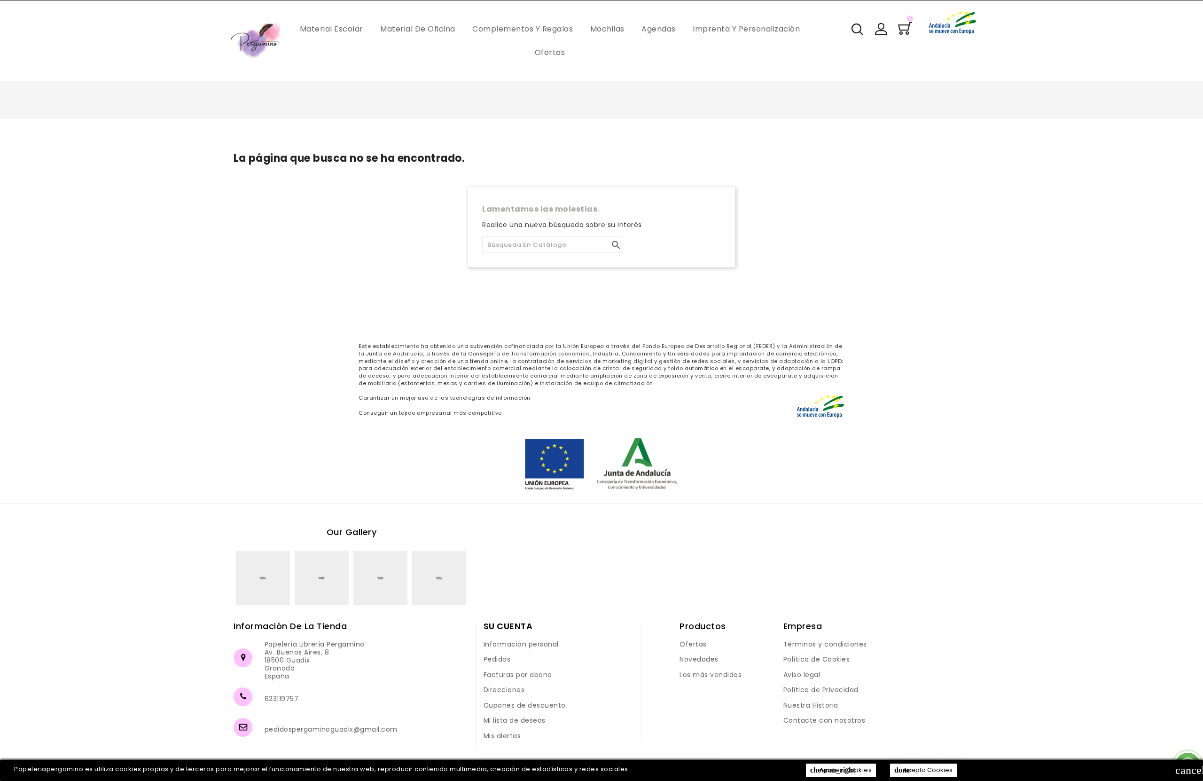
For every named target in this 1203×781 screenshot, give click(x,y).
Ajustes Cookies (841, 769)
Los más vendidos (711, 674)
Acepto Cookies (923, 769)
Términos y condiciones (825, 644)
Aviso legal (801, 674)
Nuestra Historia (810, 705)
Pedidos (497, 659)
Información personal (521, 644)
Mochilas (607, 29)
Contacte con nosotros (824, 720)
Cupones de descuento (525, 705)
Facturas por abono (518, 674)
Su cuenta (508, 626)
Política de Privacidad (821, 689)
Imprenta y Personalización (746, 29)
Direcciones (504, 689)
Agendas (658, 29)
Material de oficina (417, 29)
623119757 (282, 698)
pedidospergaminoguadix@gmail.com (331, 729)
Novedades (699, 659)
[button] (881, 28)
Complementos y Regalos (522, 29)
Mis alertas (502, 736)
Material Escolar (331, 29)
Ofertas (550, 52)
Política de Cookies (816, 659)
